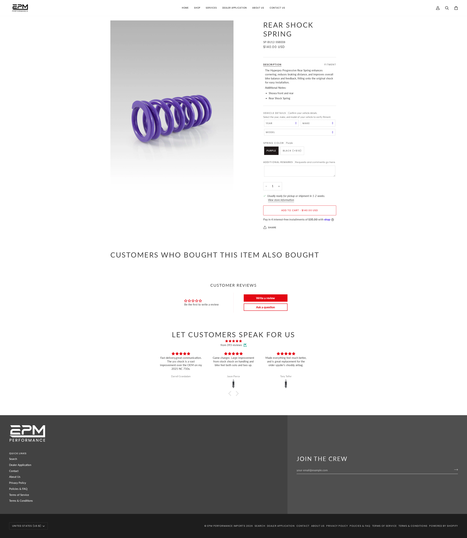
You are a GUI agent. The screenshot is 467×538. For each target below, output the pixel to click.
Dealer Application (20, 464)
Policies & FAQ (18, 488)
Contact (13, 470)
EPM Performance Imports (226, 526)
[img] (233, 341)
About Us (14, 476)
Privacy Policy (17, 482)
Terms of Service (19, 494)
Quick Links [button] (17, 453)
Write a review (265, 298)
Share (272, 227)
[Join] (455, 470)
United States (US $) (26, 526)
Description (272, 64)
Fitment (330, 64)
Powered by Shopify (443, 526)
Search (13, 458)
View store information (281, 199)
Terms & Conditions (21, 500)
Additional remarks (299, 162)
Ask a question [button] (265, 307)
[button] (197, 8)
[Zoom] (172, 112)
